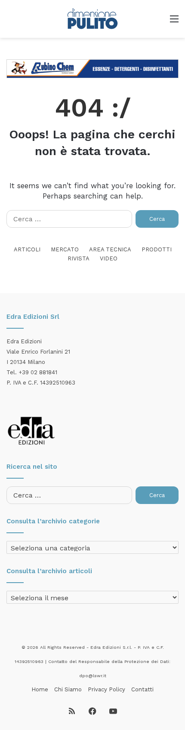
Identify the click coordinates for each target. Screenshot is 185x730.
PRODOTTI (157, 249)
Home (39, 689)
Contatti (142, 689)
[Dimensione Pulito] (92, 19)
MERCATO (65, 249)
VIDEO (108, 258)
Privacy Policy (106, 689)
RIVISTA (78, 258)
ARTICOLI (27, 249)
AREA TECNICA (110, 249)
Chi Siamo (68, 689)
